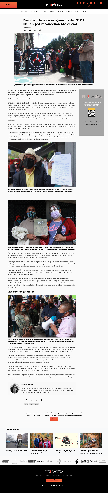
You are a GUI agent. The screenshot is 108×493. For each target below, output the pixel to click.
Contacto (69, 476)
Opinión (44, 11)
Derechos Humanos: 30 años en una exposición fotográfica (65, 451)
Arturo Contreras (27, 384)
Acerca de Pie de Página (42, 476)
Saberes (60, 11)
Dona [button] (9, 4)
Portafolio (69, 11)
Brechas (25, 17)
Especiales (85, 11)
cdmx (26, 404)
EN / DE (76, 11)
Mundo (52, 11)
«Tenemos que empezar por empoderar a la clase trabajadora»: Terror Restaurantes (91, 451)
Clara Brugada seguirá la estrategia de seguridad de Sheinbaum (39, 451)
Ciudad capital (35, 11)
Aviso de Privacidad (58, 476)
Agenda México (23, 11)
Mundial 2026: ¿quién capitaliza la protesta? (17, 451)
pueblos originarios (34, 404)
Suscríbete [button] (54, 480)
